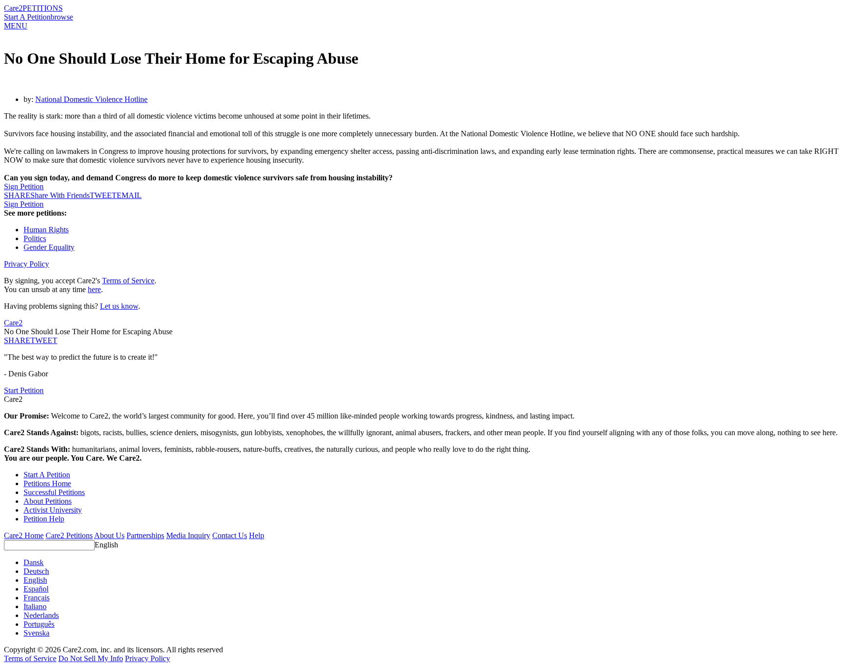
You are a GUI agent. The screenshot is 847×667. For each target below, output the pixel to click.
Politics (35, 238)
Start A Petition (27, 17)
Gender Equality (49, 247)
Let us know (119, 306)
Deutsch (36, 571)
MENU (15, 26)
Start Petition (24, 390)
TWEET (103, 195)
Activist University (53, 510)
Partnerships (145, 535)
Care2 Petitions (69, 535)
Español (36, 589)
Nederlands (41, 615)
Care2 (13, 8)
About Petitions (48, 501)
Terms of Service (128, 280)
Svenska (37, 633)
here (94, 289)
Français (37, 597)
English (106, 545)
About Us (109, 535)
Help (256, 535)
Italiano (35, 606)
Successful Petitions (54, 492)
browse (61, 17)
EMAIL (129, 195)
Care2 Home (24, 535)
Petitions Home (47, 483)
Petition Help (44, 519)
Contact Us (229, 535)
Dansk (34, 562)
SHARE (17, 340)
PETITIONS (43, 8)
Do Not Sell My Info (90, 658)
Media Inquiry (188, 535)
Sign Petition (24, 186)
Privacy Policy (26, 264)
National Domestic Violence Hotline (91, 99)
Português (39, 624)
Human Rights (46, 229)
